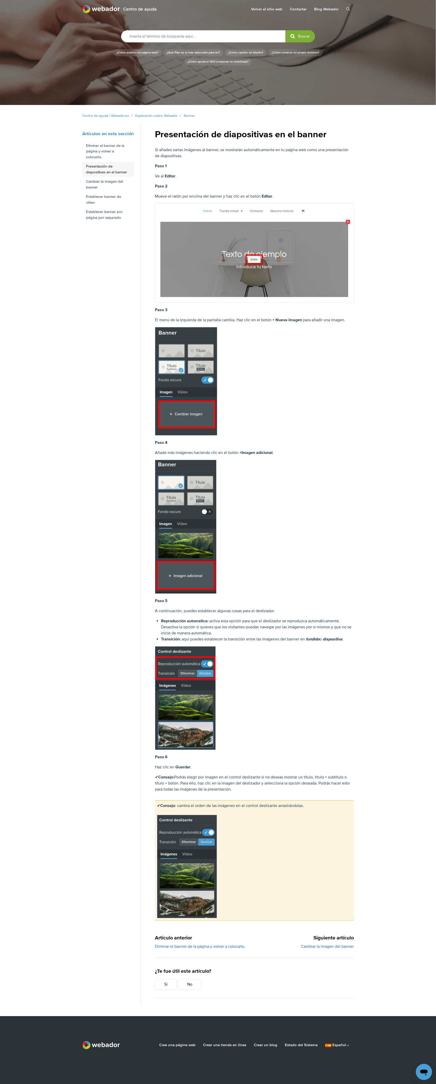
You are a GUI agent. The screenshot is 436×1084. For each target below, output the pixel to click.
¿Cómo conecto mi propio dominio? (295, 53)
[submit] (300, 36)
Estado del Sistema (301, 1045)
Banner (189, 116)
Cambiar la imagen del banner (327, 946)
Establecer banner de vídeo (103, 199)
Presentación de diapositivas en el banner (106, 169)
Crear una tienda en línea (224, 1045)
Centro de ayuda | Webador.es (105, 116)
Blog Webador (326, 9)
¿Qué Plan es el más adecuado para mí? (193, 53)
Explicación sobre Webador (156, 116)
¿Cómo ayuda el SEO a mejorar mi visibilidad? (218, 62)
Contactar (298, 9)
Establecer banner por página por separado (104, 214)
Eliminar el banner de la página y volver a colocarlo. (200, 946)
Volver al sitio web (266, 9)
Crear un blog (265, 1045)
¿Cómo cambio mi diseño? (245, 53)
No (189, 984)
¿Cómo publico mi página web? (137, 53)
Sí (166, 984)
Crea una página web (177, 1045)
